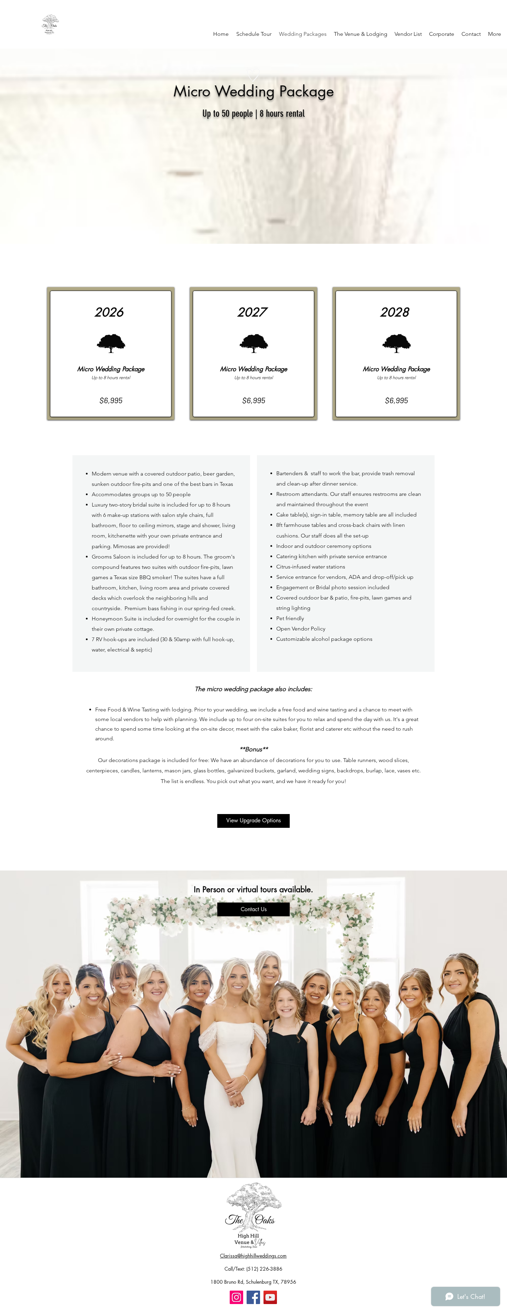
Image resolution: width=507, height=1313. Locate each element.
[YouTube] (270, 1297)
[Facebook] (253, 1297)
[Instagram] (236, 1297)
